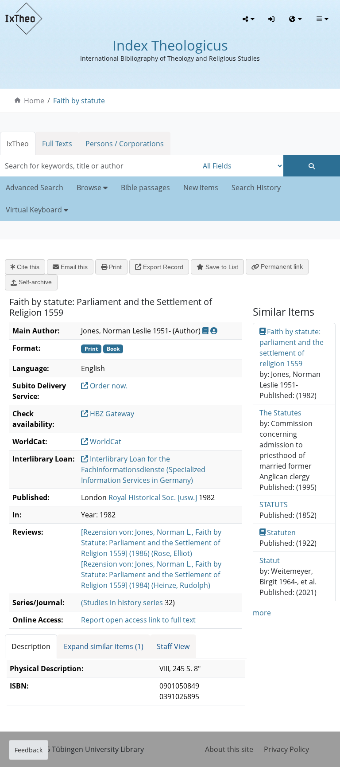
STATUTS (273, 504)
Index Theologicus (170, 45)
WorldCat (104, 441)
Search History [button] (256, 187)
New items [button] (200, 187)
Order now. (108, 386)
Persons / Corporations (124, 144)
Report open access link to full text (138, 620)
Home (34, 101)
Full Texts (57, 144)
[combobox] (99, 165)
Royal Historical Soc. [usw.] (152, 497)
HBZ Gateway (111, 414)
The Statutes (280, 413)
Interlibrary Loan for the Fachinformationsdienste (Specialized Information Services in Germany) (143, 469)
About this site (229, 749)
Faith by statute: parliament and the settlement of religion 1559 (291, 347)
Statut (269, 560)
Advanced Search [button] (34, 187)
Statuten (281, 532)
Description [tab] (31, 646)
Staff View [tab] (173, 646)
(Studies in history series (122, 602)
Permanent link (281, 266)
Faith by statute (79, 101)
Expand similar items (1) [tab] (103, 646)
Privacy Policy (286, 749)
